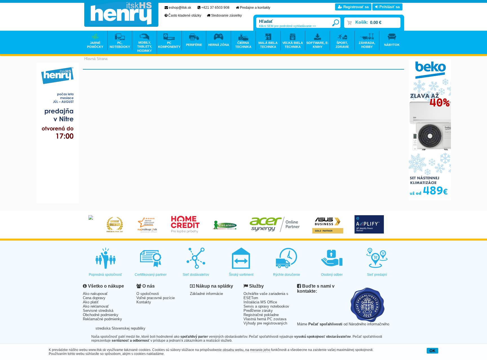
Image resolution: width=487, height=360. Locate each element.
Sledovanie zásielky (226, 15)
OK (432, 350)
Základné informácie (206, 294)
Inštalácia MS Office (260, 302)
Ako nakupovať (95, 294)
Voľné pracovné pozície (155, 298)
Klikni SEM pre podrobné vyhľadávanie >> (287, 26)
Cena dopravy (94, 298)
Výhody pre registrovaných (265, 323)
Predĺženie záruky (258, 310)
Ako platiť (91, 302)
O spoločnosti (147, 294)
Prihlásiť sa (389, 7)
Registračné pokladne (261, 315)
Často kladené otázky (184, 15)
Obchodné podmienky (100, 315)
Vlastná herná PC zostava (265, 319)
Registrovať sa (355, 7)
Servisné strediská (98, 310)
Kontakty (143, 302)
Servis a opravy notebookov (266, 306)
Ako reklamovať (96, 306)
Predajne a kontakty (255, 8)
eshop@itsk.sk (180, 8)
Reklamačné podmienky (102, 319)
